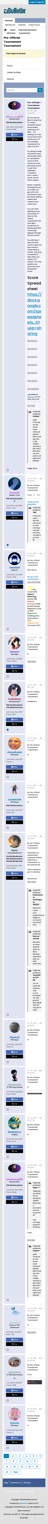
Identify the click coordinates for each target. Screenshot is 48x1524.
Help (6, 1482)
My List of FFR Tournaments (33, 577)
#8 (40, 836)
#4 (40, 637)
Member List (10, 25)
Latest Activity (14, 72)
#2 (40, 478)
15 (29, 1466)
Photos (10, 79)
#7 (40, 785)
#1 (41, 102)
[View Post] (39, 1187)
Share (16, 134)
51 (7, 1472)
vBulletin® (23, 1503)
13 (14, 1466)
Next (15, 1472)
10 (27, 1461)
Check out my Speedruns (33, 503)
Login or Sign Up (37, 2)
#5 (40, 685)
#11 (40, 1118)
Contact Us (15, 1482)
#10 (40, 1070)
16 (37, 1466)
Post (15, 139)
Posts (9, 65)
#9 (40, 1023)
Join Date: (10, 127)
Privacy (27, 1482)
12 (7, 1466)
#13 (40, 1308)
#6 (40, 738)
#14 (40, 1358)
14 (22, 1466)
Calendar (22, 25)
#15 (40, 1409)
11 (34, 1461)
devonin (30, 397)
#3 (40, 553)
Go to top (29, 1491)
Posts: (8, 129)
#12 (40, 1165)
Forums (9, 20)
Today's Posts (34, 25)
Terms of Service (13, 1491)
